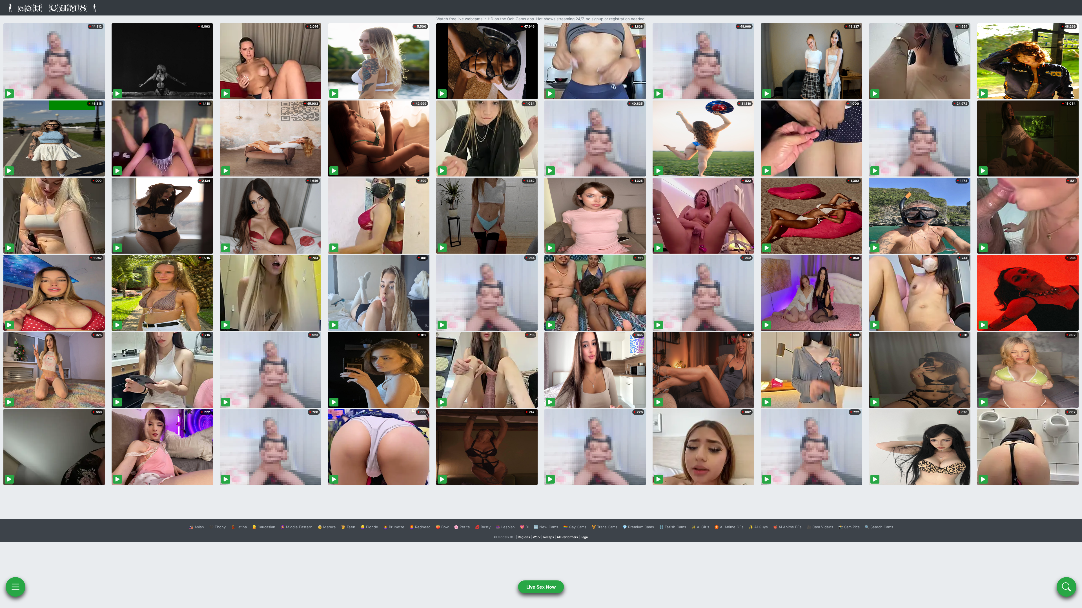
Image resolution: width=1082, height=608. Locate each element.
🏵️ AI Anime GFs (729, 527)
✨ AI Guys (758, 527)
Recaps (548, 537)
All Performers (567, 537)
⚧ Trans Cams (604, 527)
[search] (1066, 587)
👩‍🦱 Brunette (393, 527)
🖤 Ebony (217, 527)
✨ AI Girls (700, 527)
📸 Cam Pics (849, 527)
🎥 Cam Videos (820, 527)
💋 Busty (483, 527)
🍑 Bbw (442, 527)
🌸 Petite (462, 527)
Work (536, 537)
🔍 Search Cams (879, 527)
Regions (524, 537)
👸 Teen (348, 527)
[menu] (15, 587)
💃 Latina (239, 527)
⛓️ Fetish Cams (672, 527)
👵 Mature (327, 527)
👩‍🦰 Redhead (420, 527)
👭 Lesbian (505, 527)
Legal (585, 537)
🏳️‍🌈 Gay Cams (574, 527)
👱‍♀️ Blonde (369, 527)
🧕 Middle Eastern (296, 527)
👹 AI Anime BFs (787, 527)
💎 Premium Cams (638, 527)
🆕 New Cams (546, 527)
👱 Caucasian (263, 527)
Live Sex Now (541, 587)
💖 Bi (524, 527)
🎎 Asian (196, 527)
